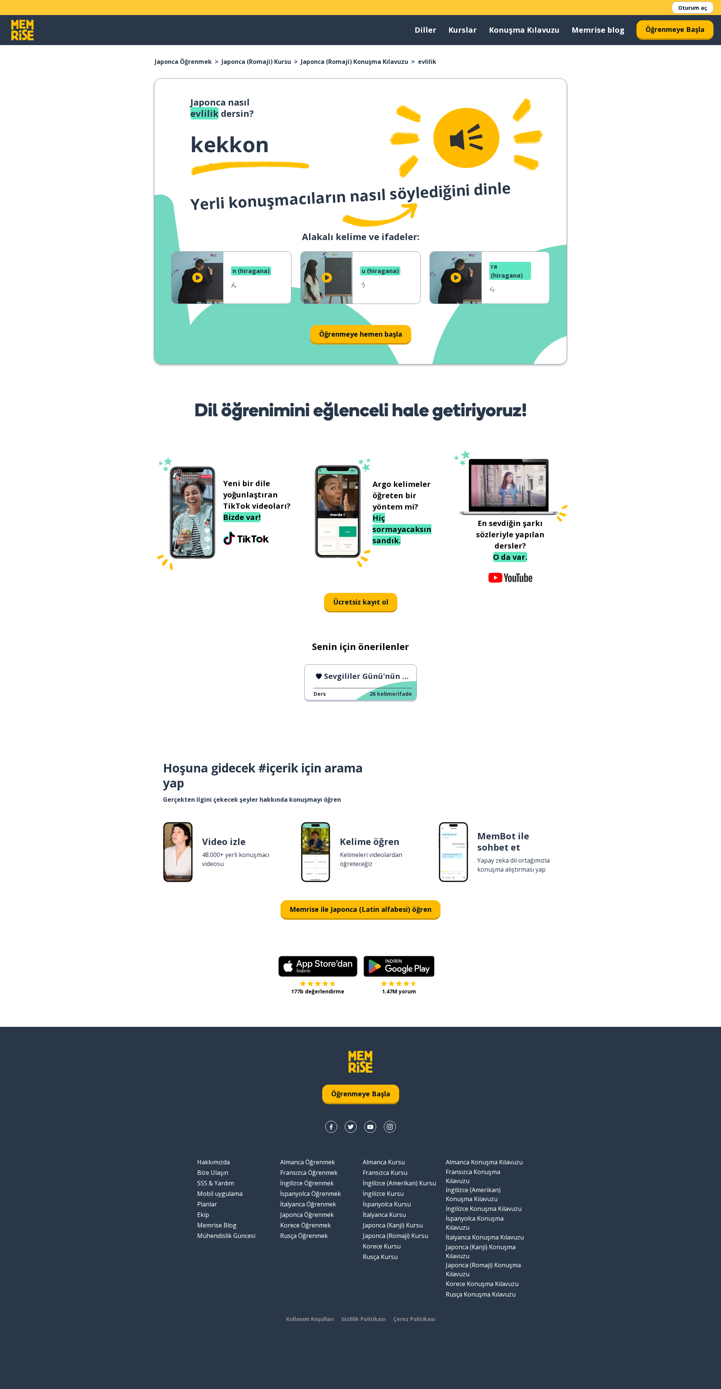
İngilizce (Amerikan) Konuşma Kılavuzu (473, 1194)
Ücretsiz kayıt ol (360, 601)
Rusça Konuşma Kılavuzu (481, 1294)
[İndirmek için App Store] (317, 966)
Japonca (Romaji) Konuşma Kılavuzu (354, 61)
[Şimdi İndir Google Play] (399, 966)
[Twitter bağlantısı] (351, 1127)
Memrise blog (598, 30)
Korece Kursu (382, 1246)
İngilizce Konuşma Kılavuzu (484, 1209)
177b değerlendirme (317, 991)
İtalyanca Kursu (384, 1215)
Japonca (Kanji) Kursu (393, 1225)
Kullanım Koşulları (310, 1318)
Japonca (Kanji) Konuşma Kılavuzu (481, 1251)
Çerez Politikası (414, 1318)
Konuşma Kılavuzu (524, 30)
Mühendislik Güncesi (226, 1236)
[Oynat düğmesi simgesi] (197, 278)
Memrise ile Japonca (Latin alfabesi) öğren (360, 909)
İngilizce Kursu (383, 1193)
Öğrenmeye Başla (675, 29)
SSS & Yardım (215, 1183)
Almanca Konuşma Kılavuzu (484, 1162)
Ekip (203, 1215)
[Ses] (466, 138)
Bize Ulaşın (212, 1172)
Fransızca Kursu (385, 1172)
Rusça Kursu (380, 1257)
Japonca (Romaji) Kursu (256, 61)
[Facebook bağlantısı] (331, 1127)
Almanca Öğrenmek (307, 1162)
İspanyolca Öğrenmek (310, 1193)
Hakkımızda (213, 1162)
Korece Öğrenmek (305, 1225)
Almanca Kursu (384, 1162)
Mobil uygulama (220, 1193)
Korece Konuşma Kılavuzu (482, 1284)
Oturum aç (692, 7)
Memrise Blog (217, 1225)
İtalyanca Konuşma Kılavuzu (485, 1237)
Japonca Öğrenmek (183, 61)
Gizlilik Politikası (363, 1318)
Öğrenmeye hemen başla (360, 334)
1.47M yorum (399, 991)
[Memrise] (23, 30)
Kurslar (462, 30)
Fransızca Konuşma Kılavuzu (473, 1176)
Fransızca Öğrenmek (309, 1172)
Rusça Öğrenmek (304, 1236)
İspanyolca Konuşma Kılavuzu (475, 1223)
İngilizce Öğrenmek (307, 1183)
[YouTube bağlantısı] (370, 1127)
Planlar (207, 1204)
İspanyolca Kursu (387, 1204)
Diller (425, 30)
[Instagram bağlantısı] (390, 1127)
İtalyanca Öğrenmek (308, 1204)
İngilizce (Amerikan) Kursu (399, 1183)
